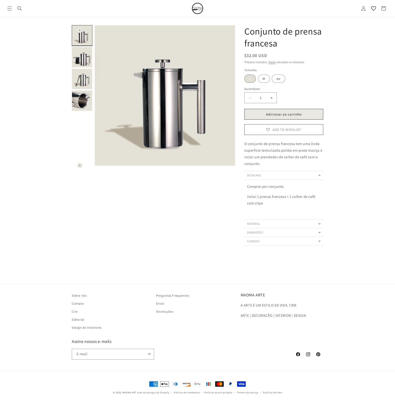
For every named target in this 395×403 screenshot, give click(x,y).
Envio (160, 303)
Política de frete (272, 392)
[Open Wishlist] (373, 8)
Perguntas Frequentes (172, 295)
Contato (78, 303)
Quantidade (252, 89)
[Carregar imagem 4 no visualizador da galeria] (82, 100)
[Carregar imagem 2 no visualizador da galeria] (82, 57)
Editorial (78, 319)
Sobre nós (79, 295)
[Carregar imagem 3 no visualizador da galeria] (82, 79)
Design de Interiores (87, 328)
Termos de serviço (247, 392)
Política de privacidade (218, 392)
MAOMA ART (129, 392)
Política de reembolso (187, 392)
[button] (10, 8)
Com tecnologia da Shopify (153, 392)
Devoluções (164, 311)
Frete (272, 62)
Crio (75, 311)
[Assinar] (149, 354)
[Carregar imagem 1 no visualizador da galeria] (82, 35)
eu (278, 79)
